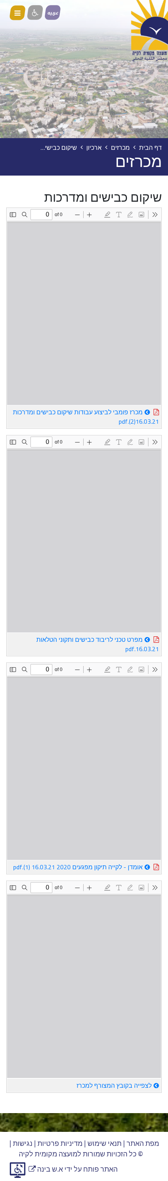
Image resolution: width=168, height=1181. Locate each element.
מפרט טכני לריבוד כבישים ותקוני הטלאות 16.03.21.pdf (97, 644)
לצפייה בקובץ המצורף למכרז (114, 1085)
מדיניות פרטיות (60, 1143)
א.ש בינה (46, 1169)
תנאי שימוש (105, 1143)
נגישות (22, 1143)
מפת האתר (143, 1143)
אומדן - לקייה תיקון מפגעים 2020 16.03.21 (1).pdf (75, 866)
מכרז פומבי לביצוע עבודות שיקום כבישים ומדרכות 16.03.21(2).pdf (86, 416)
